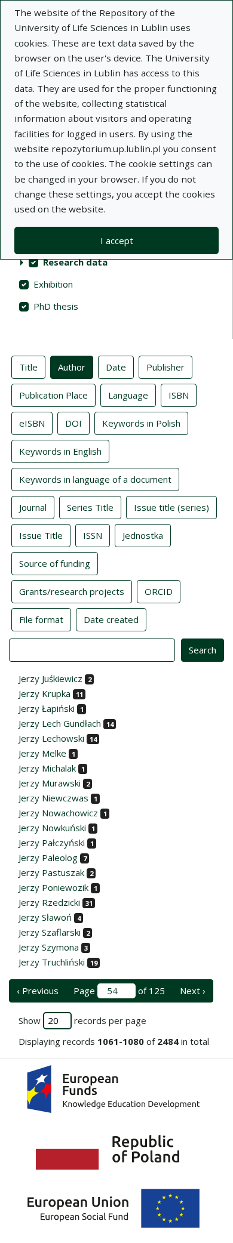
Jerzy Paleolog (48, 857)
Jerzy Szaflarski (50, 932)
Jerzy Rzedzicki (49, 902)
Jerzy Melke (42, 753)
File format (41, 619)
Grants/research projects (71, 591)
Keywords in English (60, 451)
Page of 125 (119, 991)
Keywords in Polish (141, 423)
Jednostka (142, 535)
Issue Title (41, 535)
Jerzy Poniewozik (53, 887)
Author (71, 367)
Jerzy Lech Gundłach (60, 723)
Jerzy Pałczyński (52, 843)
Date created (111, 619)
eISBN (32, 423)
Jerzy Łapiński (47, 708)
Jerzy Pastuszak (51, 872)
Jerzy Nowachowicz (58, 813)
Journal (33, 507)
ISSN (92, 535)
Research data (75, 262)
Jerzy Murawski (50, 783)
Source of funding (54, 563)
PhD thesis (55, 306)
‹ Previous (38, 991)
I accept (116, 240)
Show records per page (82, 1020)
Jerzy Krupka (44, 693)
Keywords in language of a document (95, 479)
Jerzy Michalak (47, 768)
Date (116, 367)
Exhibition (53, 284)
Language (128, 395)
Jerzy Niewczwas (53, 798)
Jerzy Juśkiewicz (50, 678)
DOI (73, 423)
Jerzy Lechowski (51, 738)
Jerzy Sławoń (45, 917)
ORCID (159, 591)
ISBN (178, 395)
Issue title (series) (171, 507)
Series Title (90, 507)
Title (28, 367)
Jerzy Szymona (49, 947)
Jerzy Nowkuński (52, 828)
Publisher (165, 367)
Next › (193, 991)
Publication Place (53, 395)
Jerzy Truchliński (52, 962)
